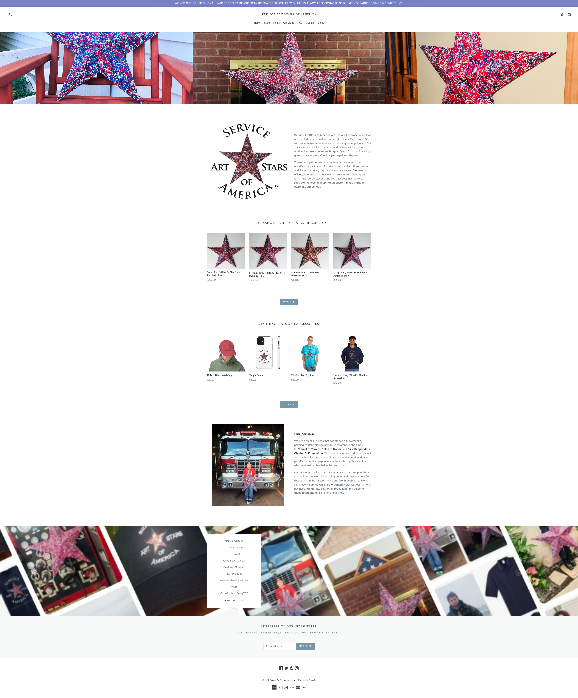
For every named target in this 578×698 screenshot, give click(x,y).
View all (289, 302)
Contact (310, 23)
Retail (276, 23)
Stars (267, 23)
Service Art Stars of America (289, 14)
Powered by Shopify (307, 680)
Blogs (321, 23)
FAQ (300, 23)
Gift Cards (288, 23)
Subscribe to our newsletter (289, 626)
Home (257, 23)
